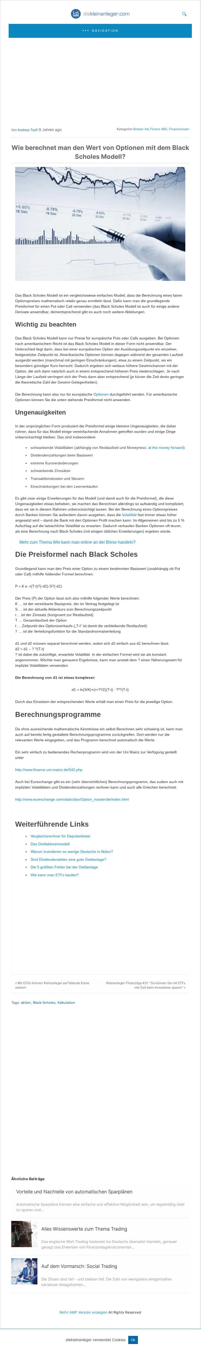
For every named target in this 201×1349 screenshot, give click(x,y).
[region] (98, 82)
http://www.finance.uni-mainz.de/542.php (48, 770)
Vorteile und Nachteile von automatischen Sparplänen (74, 1191)
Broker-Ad (141, 129)
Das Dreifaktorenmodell (50, 844)
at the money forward (165, 447)
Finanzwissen (179, 129)
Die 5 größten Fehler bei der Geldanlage (64, 867)
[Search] (183, 14)
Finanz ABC (159, 129)
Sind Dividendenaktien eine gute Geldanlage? (68, 859)
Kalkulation (66, 1002)
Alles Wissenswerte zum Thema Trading (84, 1229)
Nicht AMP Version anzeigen (83, 1312)
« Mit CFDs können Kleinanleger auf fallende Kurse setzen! (52, 985)
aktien (26, 1002)
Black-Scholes (44, 1002)
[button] (100, 31)
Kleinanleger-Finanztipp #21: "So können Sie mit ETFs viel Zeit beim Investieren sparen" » (145, 985)
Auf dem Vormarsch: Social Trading (79, 1266)
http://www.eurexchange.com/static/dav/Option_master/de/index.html (72, 799)
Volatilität (130, 515)
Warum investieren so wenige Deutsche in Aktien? (72, 851)
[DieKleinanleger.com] (100, 17)
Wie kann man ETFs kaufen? (55, 875)
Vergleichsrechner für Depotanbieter (61, 836)
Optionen (101, 394)
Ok (133, 1340)
